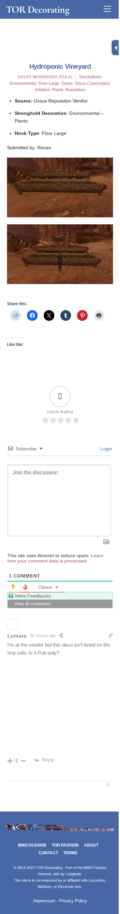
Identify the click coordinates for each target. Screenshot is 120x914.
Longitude (73, 874)
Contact (48, 853)
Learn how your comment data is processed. (55, 558)
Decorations (90, 76)
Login (105, 448)
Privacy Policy (73, 901)
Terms (70, 853)
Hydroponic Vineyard (60, 66)
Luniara (17, 636)
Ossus (67, 83)
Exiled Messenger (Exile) (45, 77)
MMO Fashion (32, 845)
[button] (60, 187)
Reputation (75, 89)
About (91, 845)
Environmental (23, 83)
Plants (57, 89)
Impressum (44, 901)
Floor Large (48, 83)
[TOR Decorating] (60, 830)
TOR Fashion (65, 845)
